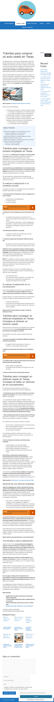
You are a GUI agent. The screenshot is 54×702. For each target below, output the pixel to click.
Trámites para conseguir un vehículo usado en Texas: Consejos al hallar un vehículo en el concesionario (18, 140)
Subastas (42, 23)
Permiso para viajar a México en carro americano (19, 606)
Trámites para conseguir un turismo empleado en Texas (16, 131)
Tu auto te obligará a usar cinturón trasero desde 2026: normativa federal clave (45, 102)
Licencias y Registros (9, 23)
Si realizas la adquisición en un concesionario (14, 134)
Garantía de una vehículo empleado (12, 142)
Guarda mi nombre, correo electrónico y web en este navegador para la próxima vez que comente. (18, 688)
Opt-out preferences (31, 699)
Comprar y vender (20, 23)
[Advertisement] (27, 39)
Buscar (42, 52)
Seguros (48, 23)
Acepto (36, 696)
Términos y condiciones (39, 699)
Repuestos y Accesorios (27, 27)
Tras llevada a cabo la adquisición (12, 144)
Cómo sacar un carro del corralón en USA (22, 480)
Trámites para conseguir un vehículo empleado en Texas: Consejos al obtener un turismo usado (17, 137)
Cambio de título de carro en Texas (20, 103)
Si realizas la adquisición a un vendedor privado (15, 133)
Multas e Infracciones (32, 23)
